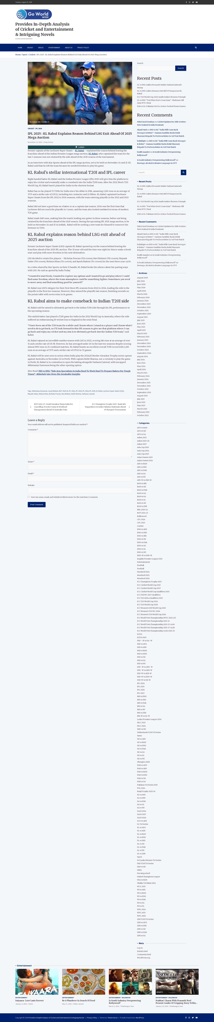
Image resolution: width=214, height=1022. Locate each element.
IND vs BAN (142, 650)
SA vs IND (141, 798)
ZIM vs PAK (142, 932)
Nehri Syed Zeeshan (145, 122)
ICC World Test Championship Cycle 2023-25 (156, 631)
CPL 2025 (141, 523)
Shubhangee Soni (127, 1006)
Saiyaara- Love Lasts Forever (29, 1000)
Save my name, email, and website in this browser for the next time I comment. (64, 497)
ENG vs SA (141, 546)
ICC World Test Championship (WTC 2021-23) (156, 618)
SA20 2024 (141, 811)
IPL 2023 (79, 391)
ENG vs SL (141, 549)
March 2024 (142, 373)
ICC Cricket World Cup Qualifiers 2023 (153, 591)
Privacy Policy (83, 47)
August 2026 (142, 278)
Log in (140, 948)
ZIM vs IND (142, 926)
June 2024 (141, 363)
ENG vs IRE (142, 536)
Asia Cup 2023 (143, 447)
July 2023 (141, 399)
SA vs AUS (141, 795)
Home (20, 47)
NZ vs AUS (141, 739)
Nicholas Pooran (55, 394)
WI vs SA (140, 903)
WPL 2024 (141, 909)
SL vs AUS (141, 831)
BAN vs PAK (142, 490)
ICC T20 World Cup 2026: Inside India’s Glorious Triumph (161, 97)
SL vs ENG (141, 837)
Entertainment (54, 47)
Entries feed (142, 951)
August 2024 (142, 356)
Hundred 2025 (143, 575)
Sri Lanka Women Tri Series (149, 860)
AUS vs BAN (142, 464)
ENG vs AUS (142, 529)
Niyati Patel (142, 130)
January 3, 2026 (21, 1004)
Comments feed (144, 954)
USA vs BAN (142, 880)
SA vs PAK (141, 801)
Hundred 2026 (143, 578)
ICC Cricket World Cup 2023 (149, 585)
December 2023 (143, 383)
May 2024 (141, 366)
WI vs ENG (141, 896)
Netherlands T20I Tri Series (149, 732)
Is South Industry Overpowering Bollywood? (156, 160)
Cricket (30, 47)
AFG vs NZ (141, 431)
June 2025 (141, 324)
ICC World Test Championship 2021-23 (153, 621)
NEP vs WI (141, 729)
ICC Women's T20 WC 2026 (148, 611)
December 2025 (144, 304)
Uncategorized (143, 873)
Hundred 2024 (143, 572)
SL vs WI (140, 850)
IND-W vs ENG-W (144, 677)
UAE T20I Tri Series (145, 863)
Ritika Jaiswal (78, 1004)
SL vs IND (141, 840)
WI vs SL (140, 906)
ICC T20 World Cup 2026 (147, 604)
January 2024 (142, 379)
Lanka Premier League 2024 (149, 719)
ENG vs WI (141, 552)
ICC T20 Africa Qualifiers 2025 (150, 598)
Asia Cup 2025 (143, 454)
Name (31, 462)
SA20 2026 (141, 818)
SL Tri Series (142, 824)
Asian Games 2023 (145, 457)
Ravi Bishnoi (66, 394)
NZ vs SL (140, 755)
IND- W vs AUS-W (144, 670)
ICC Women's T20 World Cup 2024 (151, 614)
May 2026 (141, 287)
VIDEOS (40, 47)
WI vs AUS (141, 890)
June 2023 (141, 402)
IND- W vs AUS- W (145, 667)
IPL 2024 (38, 128)
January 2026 (142, 301)
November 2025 (144, 307)
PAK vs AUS (142, 768)
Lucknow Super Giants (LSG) (113, 391)
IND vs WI (141, 663)
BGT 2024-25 (63, 391)
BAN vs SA (141, 493)
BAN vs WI (141, 503)
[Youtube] (197, 2)
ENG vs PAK (142, 542)
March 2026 (142, 294)
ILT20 (139, 634)
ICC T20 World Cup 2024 (147, 601)
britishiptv (141, 141)
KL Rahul (79, 150)
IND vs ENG (142, 654)
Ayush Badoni (53, 391)
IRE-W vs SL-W (143, 716)
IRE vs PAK (141, 703)
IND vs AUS (142, 647)
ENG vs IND (142, 532)
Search (140, 63)
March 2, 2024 (114, 1006)
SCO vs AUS (142, 821)
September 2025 (144, 314)
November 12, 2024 (35, 142)
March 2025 (142, 333)
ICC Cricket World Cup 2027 (149, 588)
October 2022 (143, 415)
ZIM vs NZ (141, 929)
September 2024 (144, 353)
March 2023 (142, 409)
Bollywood (141, 516)
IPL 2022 (72, 391)
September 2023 (144, 392)
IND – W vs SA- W (144, 640)
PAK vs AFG (142, 765)
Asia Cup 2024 (143, 451)
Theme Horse (113, 1018)
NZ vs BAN (141, 742)
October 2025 (143, 310)
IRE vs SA (141, 706)
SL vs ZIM (141, 854)
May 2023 (141, 405)
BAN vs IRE (142, 483)
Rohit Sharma (76, 394)
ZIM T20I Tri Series (145, 919)
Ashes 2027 (142, 444)
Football (140, 565)
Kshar (31, 1004)
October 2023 (142, 389)
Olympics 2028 (143, 762)
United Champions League (148, 877)
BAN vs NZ (141, 487)
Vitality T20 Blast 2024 (146, 883)
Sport (139, 857)
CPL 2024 (141, 519)
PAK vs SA (141, 781)
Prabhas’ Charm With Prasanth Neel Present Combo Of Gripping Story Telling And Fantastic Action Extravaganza (176, 1003)
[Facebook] (186, 2)
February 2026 (143, 297)
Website (31, 485)
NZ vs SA (141, 752)
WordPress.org (143, 958)
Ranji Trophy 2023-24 (146, 791)
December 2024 (144, 343)
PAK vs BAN (142, 772)
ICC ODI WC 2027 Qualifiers (148, 595)
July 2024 (141, 360)
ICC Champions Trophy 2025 (149, 582)
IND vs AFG (142, 644)
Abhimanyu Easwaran (39, 391)
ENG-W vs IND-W (144, 555)
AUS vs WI (141, 477)
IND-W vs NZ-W (144, 680)
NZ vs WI (141, 759)
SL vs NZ (140, 844)
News (139, 736)
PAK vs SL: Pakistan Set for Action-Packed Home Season (161, 106)
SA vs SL (140, 804)
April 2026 (141, 291)
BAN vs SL (141, 500)
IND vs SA (141, 660)
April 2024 (141, 369)
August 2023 (142, 396)
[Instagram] (189, 2)
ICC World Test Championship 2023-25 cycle (156, 624)
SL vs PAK (141, 847)
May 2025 (141, 327)
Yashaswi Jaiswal (88, 394)
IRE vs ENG (142, 696)
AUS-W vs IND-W (144, 480)
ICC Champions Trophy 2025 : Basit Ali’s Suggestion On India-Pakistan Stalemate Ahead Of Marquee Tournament (105, 407)
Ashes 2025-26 (143, 441)
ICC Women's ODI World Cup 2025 (151, 608)
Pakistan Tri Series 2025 (147, 785)
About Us (68, 47)
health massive (143, 152)
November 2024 (144, 346)
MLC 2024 (141, 726)
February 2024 (143, 376)
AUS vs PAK (142, 470)
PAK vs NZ (141, 778)
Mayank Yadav (33, 394)
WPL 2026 (141, 916)
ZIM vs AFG (142, 922)
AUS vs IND (142, 467)
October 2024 (143, 350)
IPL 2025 (92, 391)
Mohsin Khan (43, 394)
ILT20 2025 (142, 637)
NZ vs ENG (141, 745)
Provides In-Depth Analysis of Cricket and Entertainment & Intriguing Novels (44, 29)
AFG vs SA (141, 434)
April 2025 (141, 330)
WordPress (140, 1018)
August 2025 (142, 317)
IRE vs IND (141, 700)
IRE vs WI (141, 709)
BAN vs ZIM (142, 506)
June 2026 (141, 284)
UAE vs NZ (141, 867)
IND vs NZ (141, 657)
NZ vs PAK (141, 749)
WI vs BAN (141, 893)
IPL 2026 (141, 690)
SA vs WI (140, 808)
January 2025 (142, 340)
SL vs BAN (141, 834)
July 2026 (141, 281)
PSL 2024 (141, 788)
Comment (33, 430)
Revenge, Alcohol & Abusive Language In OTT (157, 163)
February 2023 (143, 412)
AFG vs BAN (142, 428)
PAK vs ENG (142, 775)
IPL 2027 (141, 693)
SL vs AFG (141, 827)
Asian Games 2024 (145, 460)
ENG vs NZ (141, 539)
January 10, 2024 (162, 1006)
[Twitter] (193, 2)
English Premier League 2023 (149, 559)
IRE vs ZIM (141, 713)
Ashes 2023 (142, 437)
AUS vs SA (141, 474)
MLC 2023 (141, 722)
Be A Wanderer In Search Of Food (78, 1000)
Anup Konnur (48, 142)
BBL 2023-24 (142, 510)
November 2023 (144, 386)
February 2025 (143, 337)
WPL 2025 (141, 913)
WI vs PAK (141, 899)
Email (31, 473)
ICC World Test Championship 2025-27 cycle (156, 627)
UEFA (139, 870)
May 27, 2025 (67, 1004)
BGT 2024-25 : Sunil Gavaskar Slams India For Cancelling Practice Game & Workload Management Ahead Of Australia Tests (53, 407)
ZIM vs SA (141, 935)
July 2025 (141, 320)
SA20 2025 (141, 814)
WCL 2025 (141, 886)
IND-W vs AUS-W (144, 673)
